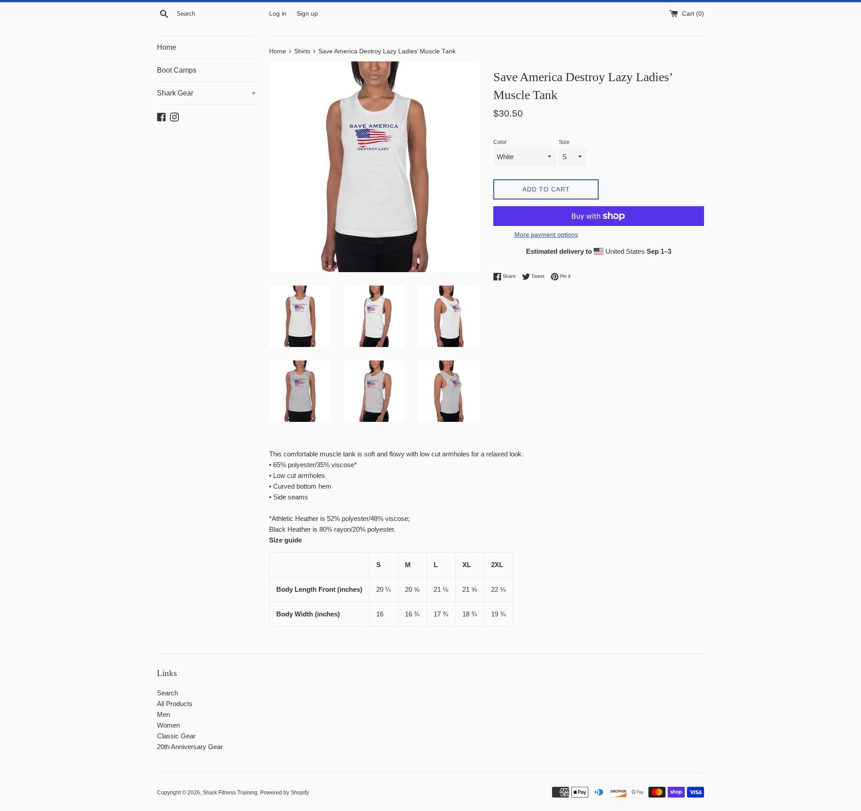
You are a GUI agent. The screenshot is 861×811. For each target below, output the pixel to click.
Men (163, 714)
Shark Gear (206, 93)
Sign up (307, 13)
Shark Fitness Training (230, 792)
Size (564, 142)
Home (166, 47)
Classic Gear (176, 736)
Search (167, 693)
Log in (278, 13)
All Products (174, 703)
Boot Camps (176, 70)
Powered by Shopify (284, 792)
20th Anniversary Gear (190, 746)
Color (500, 142)
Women (168, 725)
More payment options (546, 234)
